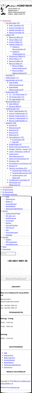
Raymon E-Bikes (16, 61)
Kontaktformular (12, 244)
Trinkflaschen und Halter (19, 180)
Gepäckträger (15, 144)
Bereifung (13, 130)
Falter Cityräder (16, 25)
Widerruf (9, 201)
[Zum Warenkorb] (22, 255)
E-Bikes (10, 35)
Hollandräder (12, 78)
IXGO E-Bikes (15, 59)
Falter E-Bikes (15, 40)
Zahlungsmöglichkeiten (14, 209)
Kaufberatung (11, 218)
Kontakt (5, 237)
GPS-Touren (10, 228)
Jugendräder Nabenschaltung (16, 88)
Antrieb (13, 125)
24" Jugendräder (16, 99)
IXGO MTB (14, 104)
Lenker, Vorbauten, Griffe (19, 151)
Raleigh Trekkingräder (18, 116)
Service (5, 211)
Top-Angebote (7, 187)
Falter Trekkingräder (18, 111)
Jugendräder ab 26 (14, 80)
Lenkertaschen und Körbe (19, 176)
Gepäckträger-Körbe (21, 170)
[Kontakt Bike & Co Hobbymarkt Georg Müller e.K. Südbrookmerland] (12, 273)
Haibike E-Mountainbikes (19, 48)
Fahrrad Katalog (12, 225)
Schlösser (14, 161)
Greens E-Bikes (15, 42)
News (4, 247)
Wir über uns (10, 216)
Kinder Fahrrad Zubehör (19, 147)
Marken (8, 223)
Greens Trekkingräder (18, 113)
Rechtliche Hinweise (9, 194)
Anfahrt (8, 239)
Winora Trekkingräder (18, 121)
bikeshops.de (15, 387)
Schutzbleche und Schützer (20, 163)
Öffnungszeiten (11, 242)
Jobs (7, 230)
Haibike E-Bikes (16, 44)
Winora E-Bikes (15, 63)
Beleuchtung (15, 128)
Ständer (13, 166)
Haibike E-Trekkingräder (18, 52)
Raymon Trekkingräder (18, 118)
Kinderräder (12, 92)
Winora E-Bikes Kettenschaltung (19, 67)
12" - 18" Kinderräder (18, 94)
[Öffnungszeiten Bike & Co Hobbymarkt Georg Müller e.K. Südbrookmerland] (12, 268)
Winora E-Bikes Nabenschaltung (19, 72)
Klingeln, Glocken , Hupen (20, 149)
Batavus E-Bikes (16, 37)
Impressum (6, 249)
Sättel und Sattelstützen (19, 159)
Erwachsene (18, 140)
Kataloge (9, 235)
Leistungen (10, 220)
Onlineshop (6, 21)
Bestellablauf (10, 206)
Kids (15, 142)
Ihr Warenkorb (7, 190)
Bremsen (13, 132)
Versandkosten (11, 204)
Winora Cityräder (16, 32)
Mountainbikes (13, 101)
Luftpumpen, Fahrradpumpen (16, 155)
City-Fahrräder (13, 23)
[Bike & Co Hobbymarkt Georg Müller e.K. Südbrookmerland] (16, 9)
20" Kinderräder (16, 97)
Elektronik (14, 135)
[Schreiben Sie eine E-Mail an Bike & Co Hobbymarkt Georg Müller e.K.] (20, 268)
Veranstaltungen (12, 232)
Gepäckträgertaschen (21, 173)
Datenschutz (10, 199)
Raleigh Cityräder (16, 30)
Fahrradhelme (16, 137)
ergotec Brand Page (13, 213)
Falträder (10, 75)
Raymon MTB (15, 106)
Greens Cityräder (16, 28)
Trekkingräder (12, 109)
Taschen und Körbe (18, 168)
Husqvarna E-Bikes (17, 56)
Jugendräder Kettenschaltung (16, 83)
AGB (7, 197)
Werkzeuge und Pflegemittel (15, 183)
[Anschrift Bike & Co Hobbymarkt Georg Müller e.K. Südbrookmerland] (16, 268)
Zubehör (11, 123)
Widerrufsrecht (9, 358)
